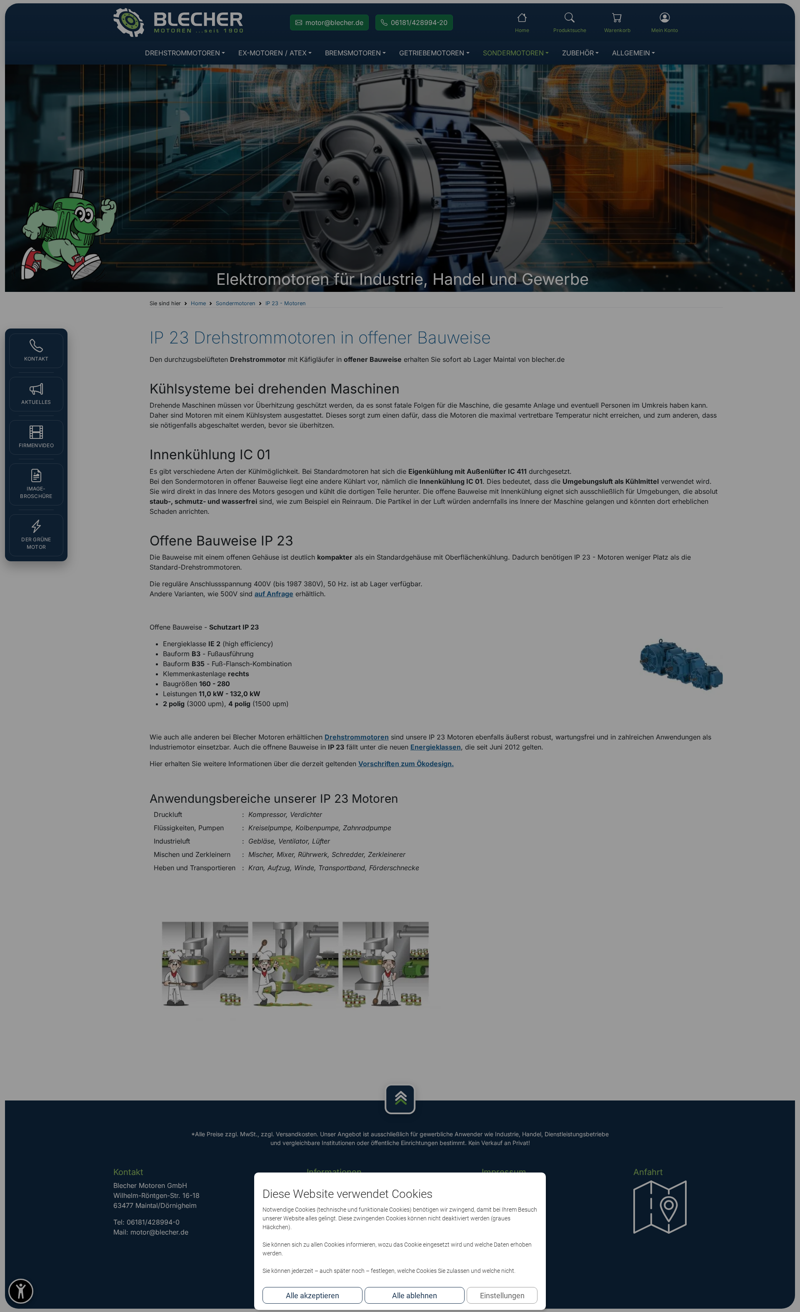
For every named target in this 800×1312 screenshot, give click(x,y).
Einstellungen (502, 1295)
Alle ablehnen (414, 1295)
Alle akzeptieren (312, 1295)
